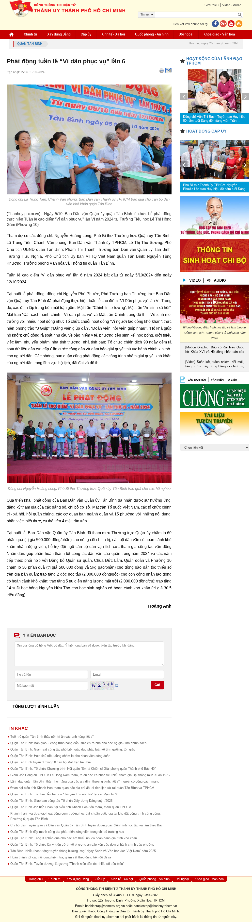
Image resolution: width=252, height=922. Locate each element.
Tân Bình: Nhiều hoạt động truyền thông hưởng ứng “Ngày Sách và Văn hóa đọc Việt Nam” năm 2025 (83, 851)
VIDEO (195, 280)
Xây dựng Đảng (59, 34)
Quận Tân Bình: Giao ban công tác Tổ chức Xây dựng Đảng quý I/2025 (61, 800)
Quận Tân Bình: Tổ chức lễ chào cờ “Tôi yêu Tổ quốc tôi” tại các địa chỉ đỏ (64, 794)
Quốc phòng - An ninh (152, 34)
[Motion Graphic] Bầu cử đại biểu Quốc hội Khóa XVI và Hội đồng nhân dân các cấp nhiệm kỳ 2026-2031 (214, 350)
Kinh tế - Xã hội (113, 34)
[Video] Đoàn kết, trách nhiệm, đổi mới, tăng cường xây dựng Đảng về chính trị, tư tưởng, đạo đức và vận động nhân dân (214, 364)
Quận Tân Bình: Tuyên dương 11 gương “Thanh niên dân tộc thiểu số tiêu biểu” (67, 864)
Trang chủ (35, 879)
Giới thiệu (212, 5)
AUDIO (220, 280)
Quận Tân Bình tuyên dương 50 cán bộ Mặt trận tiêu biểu (51, 762)
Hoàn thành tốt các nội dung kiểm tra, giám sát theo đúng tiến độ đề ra (60, 857)
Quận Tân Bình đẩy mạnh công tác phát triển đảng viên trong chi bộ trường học (67, 832)
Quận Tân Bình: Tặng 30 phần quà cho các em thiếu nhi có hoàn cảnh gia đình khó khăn (73, 838)
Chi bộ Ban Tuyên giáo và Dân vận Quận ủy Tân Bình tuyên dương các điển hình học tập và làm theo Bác (86, 825)
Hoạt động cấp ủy (206, 131)
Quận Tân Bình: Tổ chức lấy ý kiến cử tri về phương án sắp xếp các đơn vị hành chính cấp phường (82, 844)
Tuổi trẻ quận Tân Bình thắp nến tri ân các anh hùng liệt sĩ (52, 736)
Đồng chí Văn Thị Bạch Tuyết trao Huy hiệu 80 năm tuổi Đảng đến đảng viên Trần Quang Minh (214, 119)
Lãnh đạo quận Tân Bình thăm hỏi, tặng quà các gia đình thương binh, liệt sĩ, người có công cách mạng (84, 781)
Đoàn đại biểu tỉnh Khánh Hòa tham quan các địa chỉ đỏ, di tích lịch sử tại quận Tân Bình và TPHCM (82, 788)
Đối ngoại (186, 34)
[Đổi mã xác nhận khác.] (116, 685)
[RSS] (239, 24)
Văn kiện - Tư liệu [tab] (224, 379)
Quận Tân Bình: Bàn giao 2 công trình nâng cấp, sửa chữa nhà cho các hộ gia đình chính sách (78, 743)
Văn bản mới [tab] (197, 379)
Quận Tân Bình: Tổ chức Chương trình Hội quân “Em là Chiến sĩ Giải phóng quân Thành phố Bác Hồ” (83, 768)
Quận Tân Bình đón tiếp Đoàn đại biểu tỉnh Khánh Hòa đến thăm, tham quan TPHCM (70, 807)
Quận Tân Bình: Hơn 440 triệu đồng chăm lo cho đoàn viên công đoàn (60, 756)
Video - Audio (231, 5)
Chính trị (30, 34)
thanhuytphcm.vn (106, 917)
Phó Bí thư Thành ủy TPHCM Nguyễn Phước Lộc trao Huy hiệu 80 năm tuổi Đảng (214, 187)
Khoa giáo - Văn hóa (219, 34)
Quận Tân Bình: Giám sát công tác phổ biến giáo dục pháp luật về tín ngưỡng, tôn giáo (72, 749)
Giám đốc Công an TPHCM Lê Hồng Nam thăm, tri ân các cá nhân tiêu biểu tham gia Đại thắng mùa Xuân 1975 (90, 775)
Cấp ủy (86, 34)
